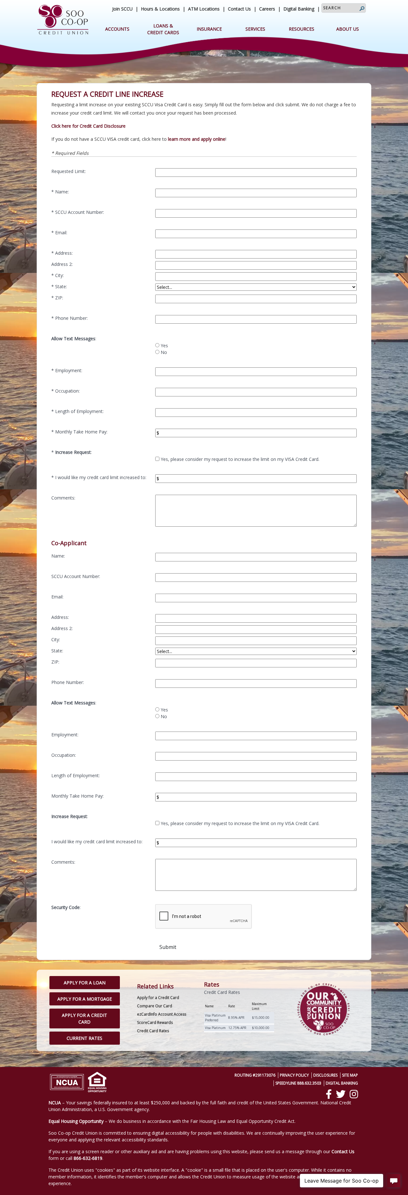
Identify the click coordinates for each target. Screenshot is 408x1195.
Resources (301, 29)
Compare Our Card (154, 1006)
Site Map (350, 1075)
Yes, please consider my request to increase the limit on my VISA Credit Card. (240, 459)
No (164, 352)
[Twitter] (341, 1094)
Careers (267, 9)
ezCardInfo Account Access (161, 1014)
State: (61, 286)
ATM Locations (204, 9)
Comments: (63, 498)
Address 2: (62, 264)
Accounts (117, 29)
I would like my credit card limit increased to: (100, 477)
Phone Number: (71, 318)
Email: (61, 232)
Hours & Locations (160, 9)
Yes (164, 345)
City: (59, 275)
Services (255, 29)
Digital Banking (298, 9)
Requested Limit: (68, 171)
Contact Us (239, 9)
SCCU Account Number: (79, 212)
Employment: (68, 370)
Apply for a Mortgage (84, 999)
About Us (347, 29)
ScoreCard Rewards (155, 1022)
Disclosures (325, 1075)
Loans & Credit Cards (163, 29)
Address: (64, 253)
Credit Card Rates (153, 1030)
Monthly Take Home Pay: (81, 432)
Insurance (209, 29)
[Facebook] (329, 1094)
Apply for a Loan (85, 983)
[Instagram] (354, 1094)
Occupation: (67, 391)
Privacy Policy (294, 1075)
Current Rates (84, 1038)
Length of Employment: (79, 411)
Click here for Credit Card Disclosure (88, 126)
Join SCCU (122, 9)
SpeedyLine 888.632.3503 (298, 1083)
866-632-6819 (88, 1158)
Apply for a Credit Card (84, 1018)
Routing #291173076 (255, 1075)
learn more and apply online (196, 139)
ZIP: (59, 298)
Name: (62, 192)
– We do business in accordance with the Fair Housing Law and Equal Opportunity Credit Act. (171, 1121)
